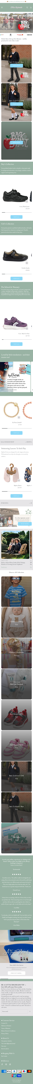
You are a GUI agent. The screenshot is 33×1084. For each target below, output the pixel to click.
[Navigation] (2, 7)
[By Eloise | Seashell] (11, 410)
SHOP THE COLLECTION (9, 390)
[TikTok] (10, 1064)
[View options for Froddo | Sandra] (26, 263)
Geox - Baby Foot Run (23, 333)
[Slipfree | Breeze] (11, 473)
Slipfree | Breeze (17, 485)
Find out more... (16, 973)
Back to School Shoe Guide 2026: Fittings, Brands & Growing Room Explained (13, 563)
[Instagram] (6, 1064)
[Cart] (31, 7)
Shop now (16, 65)
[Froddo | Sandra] (15, 251)
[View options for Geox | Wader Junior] (26, 201)
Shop (16, 594)
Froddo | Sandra (26, 268)
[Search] (27, 7)
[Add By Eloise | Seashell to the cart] (19, 417)
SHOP (10, 23)
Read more (25, 524)
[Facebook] (2, 1064)
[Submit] (30, 1011)
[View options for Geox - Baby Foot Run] (26, 328)
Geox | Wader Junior (24, 206)
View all (16, 217)
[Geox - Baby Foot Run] (15, 317)
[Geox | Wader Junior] (15, 190)
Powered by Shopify (16, 1081)
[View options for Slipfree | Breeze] (19, 480)
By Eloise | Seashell (16, 422)
